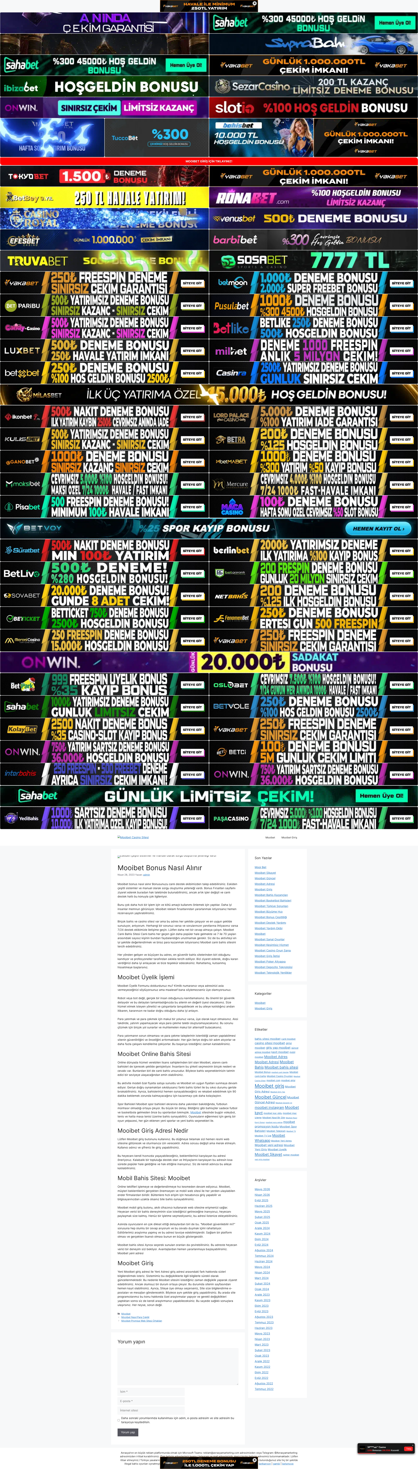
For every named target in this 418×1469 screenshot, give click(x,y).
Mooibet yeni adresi (269, 1145)
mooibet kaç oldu (273, 1113)
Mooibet (270, 837)
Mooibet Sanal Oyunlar (270, 939)
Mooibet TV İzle (263, 1135)
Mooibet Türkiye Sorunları (271, 906)
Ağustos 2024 (264, 1250)
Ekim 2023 (262, 1305)
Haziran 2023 (264, 1328)
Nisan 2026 (262, 1194)
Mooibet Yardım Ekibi (268, 928)
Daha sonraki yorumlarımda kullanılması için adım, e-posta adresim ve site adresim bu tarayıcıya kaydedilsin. (177, 1420)
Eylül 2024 (261, 1244)
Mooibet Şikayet (265, 872)
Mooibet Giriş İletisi (267, 956)
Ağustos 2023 (264, 1317)
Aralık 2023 (262, 1294)
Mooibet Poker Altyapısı (270, 961)
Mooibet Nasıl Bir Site (273, 1117)
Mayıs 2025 (262, 1211)
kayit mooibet (280, 1052)
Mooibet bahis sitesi (281, 1067)
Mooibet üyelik (277, 1149)
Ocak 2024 (262, 1289)
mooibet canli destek (280, 1072)
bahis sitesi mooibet (268, 1038)
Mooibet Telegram (276, 1131)
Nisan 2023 (262, 1339)
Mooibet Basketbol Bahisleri (273, 900)
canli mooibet (288, 1039)
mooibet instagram (269, 1107)
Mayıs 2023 (262, 1333)
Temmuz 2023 (264, 1322)
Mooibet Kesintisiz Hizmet (272, 945)
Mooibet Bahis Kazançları (271, 895)
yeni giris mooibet (262, 1159)
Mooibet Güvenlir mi (284, 1103)
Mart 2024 (262, 1278)
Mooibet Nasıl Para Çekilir (135, 1317)
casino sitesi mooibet (270, 1043)
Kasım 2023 (262, 1300)
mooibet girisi (288, 1080)
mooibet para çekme (274, 1122)
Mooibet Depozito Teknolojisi (273, 967)
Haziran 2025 (263, 1206)
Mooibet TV (291, 1131)
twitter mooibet (291, 1155)
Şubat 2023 (262, 1350)
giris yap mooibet (278, 1048)
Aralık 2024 (262, 1228)
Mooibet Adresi (265, 884)
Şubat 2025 (262, 1217)
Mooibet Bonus (263, 1072)
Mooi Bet (260, 867)
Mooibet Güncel (265, 878)
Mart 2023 (262, 1344)
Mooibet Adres (276, 1057)
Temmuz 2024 (264, 1255)
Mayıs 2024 (262, 1267)
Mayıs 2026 (262, 1189)
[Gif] (209, 394)
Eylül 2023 (261, 1311)
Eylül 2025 (261, 1200)
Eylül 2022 (261, 1378)
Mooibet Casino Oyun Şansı (273, 950)
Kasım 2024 (262, 1233)
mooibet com (273, 1080)
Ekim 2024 (262, 1239)
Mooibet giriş (269, 1086)
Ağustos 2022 (264, 1383)
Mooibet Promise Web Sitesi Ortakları (141, 1320)
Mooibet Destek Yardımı (270, 922)
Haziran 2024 (264, 1261)
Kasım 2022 (262, 1366)
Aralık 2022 (262, 1361)
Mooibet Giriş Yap (277, 1092)
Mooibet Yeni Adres (281, 1140)
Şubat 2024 (262, 1283)
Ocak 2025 (262, 1222)
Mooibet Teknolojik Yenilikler (273, 972)
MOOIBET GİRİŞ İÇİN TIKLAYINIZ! (209, 161)
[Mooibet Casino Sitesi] (133, 837)
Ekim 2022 (261, 1372)
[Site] (104, 283)
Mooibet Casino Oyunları (280, 1076)
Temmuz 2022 (264, 1389)
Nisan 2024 (262, 1272)
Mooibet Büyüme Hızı (269, 911)
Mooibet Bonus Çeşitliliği (271, 917)
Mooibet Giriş (289, 837)
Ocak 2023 (262, 1355)
